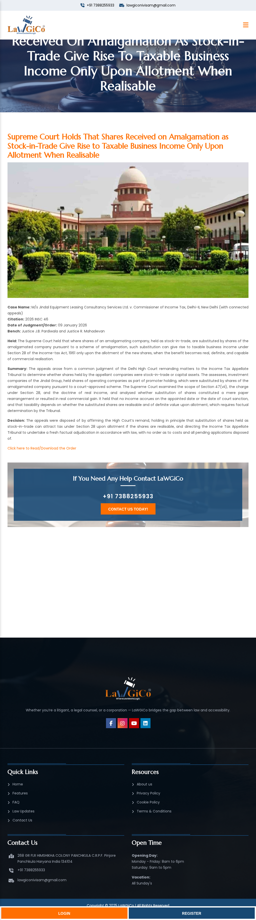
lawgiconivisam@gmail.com (42, 879)
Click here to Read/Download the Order (42, 448)
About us (144, 784)
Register (191, 913)
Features (20, 793)
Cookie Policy (148, 802)
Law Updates (23, 811)
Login (64, 913)
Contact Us (22, 820)
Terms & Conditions (154, 811)
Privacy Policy (148, 793)
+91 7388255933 (128, 496)
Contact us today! (128, 509)
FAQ (16, 802)
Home (17, 784)
